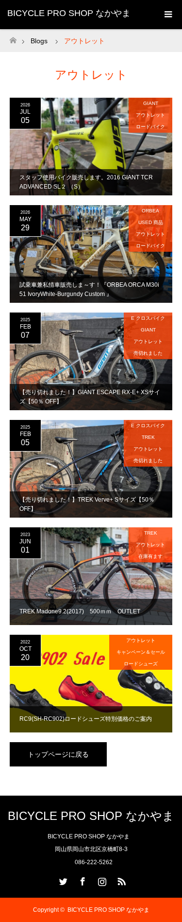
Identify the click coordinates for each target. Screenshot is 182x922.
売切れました (148, 353)
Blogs (39, 41)
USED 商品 (150, 222)
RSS (120, 879)
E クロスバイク (148, 318)
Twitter (62, 879)
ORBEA (150, 210)
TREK (148, 437)
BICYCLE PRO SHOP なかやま (69, 13)
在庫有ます (150, 556)
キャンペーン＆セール (140, 652)
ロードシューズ (141, 663)
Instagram (101, 879)
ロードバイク (150, 126)
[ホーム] (13, 37)
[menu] (167, 14)
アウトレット (150, 115)
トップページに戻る (58, 754)
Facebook (81, 879)
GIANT (150, 103)
